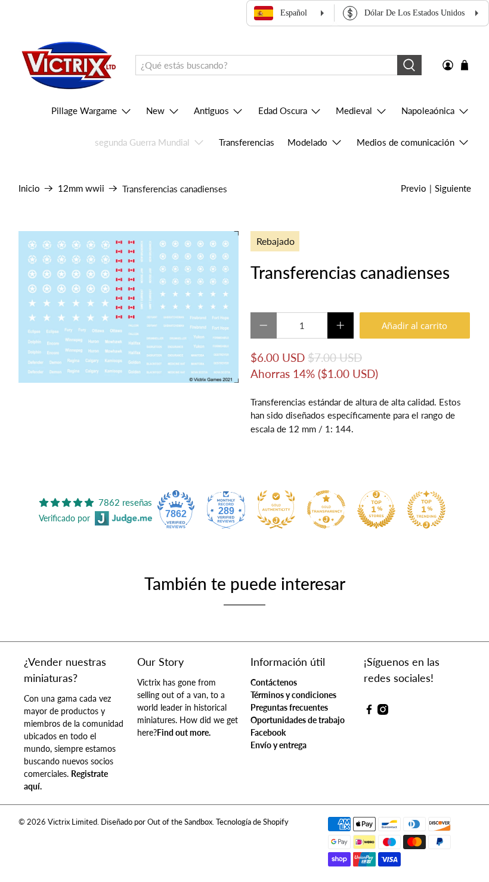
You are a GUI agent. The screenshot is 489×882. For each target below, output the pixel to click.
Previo (413, 188)
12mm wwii (81, 188)
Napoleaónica (427, 110)
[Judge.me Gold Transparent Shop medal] (326, 509)
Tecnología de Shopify (252, 822)
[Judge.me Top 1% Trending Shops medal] (426, 509)
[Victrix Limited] (68, 65)
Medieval (354, 110)
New (155, 110)
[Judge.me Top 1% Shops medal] (376, 509)
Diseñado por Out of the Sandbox (156, 822)
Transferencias (246, 142)
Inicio (29, 188)
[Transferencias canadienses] (128, 307)
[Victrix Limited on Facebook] (369, 711)
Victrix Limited (72, 822)
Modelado (307, 142)
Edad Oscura (282, 110)
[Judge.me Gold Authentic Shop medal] (276, 509)
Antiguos (211, 110)
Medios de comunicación (405, 142)
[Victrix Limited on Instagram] (382, 711)
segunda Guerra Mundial (142, 142)
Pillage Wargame (84, 110)
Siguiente (453, 188)
